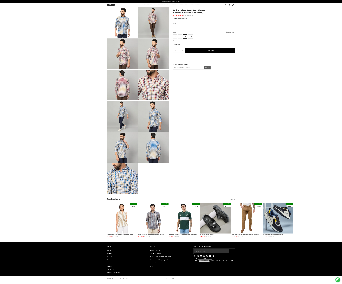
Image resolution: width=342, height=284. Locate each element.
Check (207, 67)
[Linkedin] (210, 256)
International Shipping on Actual (160, 260)
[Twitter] (204, 256)
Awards (109, 253)
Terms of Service (155, 253)
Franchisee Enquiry (113, 260)
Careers (109, 266)
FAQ (151, 266)
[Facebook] (195, 256)
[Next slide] (233, 220)
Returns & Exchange (113, 272)
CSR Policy (153, 263)
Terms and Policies (171, 279)
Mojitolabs (126, 278)
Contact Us (110, 269)
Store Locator (111, 263)
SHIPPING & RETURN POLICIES (160, 256)
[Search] (225, 5)
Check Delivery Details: (180, 64)
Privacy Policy (155, 250)
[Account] (229, 5)
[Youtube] (201, 256)
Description (178, 56)
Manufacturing (179, 60)
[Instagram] (198, 256)
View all (232, 199)
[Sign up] (232, 251)
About (109, 250)
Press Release (111, 256)
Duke (113, 278)
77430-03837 (204, 261)
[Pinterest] (213, 256)
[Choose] (134, 230)
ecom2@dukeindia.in (205, 259)
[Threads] (207, 256)
